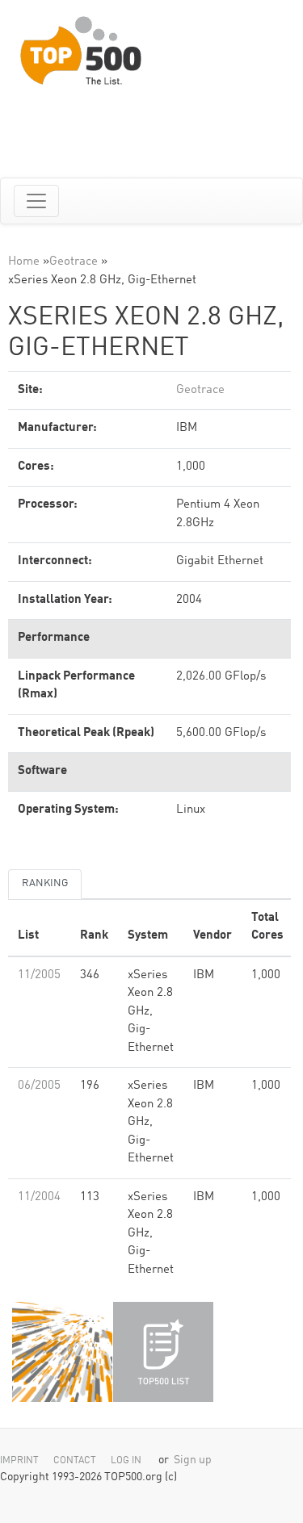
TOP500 (62, 1352)
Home (24, 262)
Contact (74, 1461)
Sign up (193, 1460)
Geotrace (73, 262)
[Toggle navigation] (36, 201)
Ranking (45, 883)
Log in (126, 1461)
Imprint (19, 1461)
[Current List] (163, 1352)
